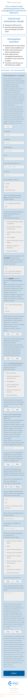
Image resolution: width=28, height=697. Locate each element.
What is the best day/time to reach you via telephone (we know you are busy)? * (13, 588)
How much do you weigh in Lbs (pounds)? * (12, 524)
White (8, 566)
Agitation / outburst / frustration (13, 247)
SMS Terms (17, 626)
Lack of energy (11, 237)
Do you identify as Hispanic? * (11, 577)
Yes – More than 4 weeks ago (13, 304)
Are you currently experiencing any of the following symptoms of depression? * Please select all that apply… (13, 215)
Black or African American (14, 549)
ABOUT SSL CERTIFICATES (14, 688)
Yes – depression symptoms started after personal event (12, 272)
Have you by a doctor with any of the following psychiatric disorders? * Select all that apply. (13, 366)
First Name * (7, 131)
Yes (8, 126)
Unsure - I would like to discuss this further (13, 507)
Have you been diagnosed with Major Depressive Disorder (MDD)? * (12, 197)
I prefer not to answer (13, 572)
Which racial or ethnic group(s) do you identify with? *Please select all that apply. (13, 535)
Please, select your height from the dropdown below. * (13, 514)
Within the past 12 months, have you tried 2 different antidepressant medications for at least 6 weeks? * (13, 323)
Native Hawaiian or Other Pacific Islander (14, 562)
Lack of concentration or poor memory (15, 241)
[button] (14, 683)
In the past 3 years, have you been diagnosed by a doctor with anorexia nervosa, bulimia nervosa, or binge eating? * (13, 403)
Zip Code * (6, 171)
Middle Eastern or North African (14, 557)
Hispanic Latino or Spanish (14, 552)
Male (7, 187)
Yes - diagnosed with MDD (13, 203)
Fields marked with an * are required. (13, 75)
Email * (5, 155)
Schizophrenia (11, 381)
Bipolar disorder (11, 373)
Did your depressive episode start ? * (14, 289)
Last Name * (6, 139)
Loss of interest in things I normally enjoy (14, 228)
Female (7, 183)
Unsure (7, 311)
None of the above (12, 251)
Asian (8, 546)
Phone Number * (8, 147)
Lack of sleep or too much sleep (14, 233)
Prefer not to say (10, 190)
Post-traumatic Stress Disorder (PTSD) (13, 385)
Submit (14, 673)
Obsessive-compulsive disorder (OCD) (13, 377)
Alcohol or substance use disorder (14, 391)
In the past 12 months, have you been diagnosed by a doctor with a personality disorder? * (13, 347)
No (6, 206)
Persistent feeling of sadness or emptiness (15, 222)
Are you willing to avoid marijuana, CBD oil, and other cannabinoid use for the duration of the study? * (13, 493)
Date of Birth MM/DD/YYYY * (12, 163)
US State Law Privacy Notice (14, 692)
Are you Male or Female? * (10, 179)
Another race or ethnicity (14, 569)
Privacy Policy (6, 628)
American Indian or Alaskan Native (14, 542)
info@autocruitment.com (9, 107)
